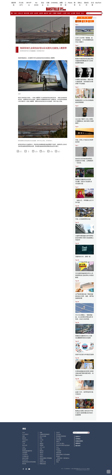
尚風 (41, 449)
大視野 (64, 13)
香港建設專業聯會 (61, 436)
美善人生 (80, 4)
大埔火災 (20, 13)
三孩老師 (58, 450)
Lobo (23, 447)
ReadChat (25, 460)
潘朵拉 (41, 452)
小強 (23, 443)
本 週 (84, 21)
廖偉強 (41, 450)
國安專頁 (13, 4)
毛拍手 (58, 432)
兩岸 (68, 13)
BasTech (98, 3)
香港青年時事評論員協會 (63, 445)
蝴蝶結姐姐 (43, 463)
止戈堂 (41, 440)
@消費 (73, 13)
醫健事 (59, 13)
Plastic (70, 3)
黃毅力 (58, 441)
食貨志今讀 (43, 461)
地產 (50, 13)
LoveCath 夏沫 (60, 443)
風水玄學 (24, 445)
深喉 (41, 432)
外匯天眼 (58, 440)
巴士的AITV (21, 4)
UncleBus (25, 454)
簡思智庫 (58, 452)
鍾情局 (24, 438)
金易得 (58, 449)
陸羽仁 (24, 441)
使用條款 (78, 438)
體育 (74, 4)
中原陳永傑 (25, 456)
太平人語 (42, 447)
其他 (82, 13)
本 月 (91, 21)
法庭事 (41, 13)
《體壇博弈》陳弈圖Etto (62, 458)
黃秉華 (41, 445)
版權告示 (78, 436)
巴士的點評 (25, 434)
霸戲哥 (41, 443)
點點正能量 (25, 458)
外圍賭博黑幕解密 (44, 434)
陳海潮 (58, 460)
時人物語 (58, 438)
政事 (31, 13)
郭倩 (41, 438)
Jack (57, 447)
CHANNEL (54, 3)
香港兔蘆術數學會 (27, 450)
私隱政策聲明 (79, 441)
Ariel (23, 432)
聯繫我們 (78, 443)
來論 (57, 461)
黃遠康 (24, 449)
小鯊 (41, 441)
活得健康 (24, 452)
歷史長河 (86, 4)
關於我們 (78, 445)
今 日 (78, 21)
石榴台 (47, 4)
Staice (41, 454)
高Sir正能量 (43, 436)
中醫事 (54, 13)
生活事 (92, 4)
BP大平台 (29, 4)
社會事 (36, 13)
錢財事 (46, 13)
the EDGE (36, 4)
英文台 (42, 4)
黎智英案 (26, 13)
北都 (15, 13)
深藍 (23, 436)
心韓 (65, 4)
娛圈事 (61, 4)
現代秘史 (58, 434)
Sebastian (25, 440)
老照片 (41, 456)
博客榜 (78, 13)
